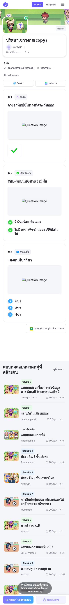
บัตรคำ (20, 83)
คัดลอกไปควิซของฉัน (20, 599)
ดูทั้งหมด (57, 369)
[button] (34, 125)
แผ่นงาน (53, 83)
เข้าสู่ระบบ (51, 4)
